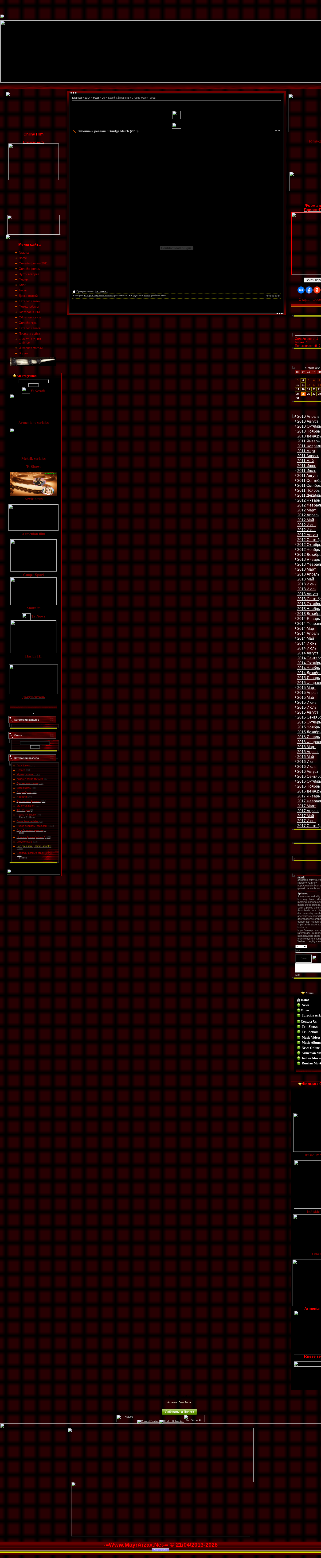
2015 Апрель (308, 693)
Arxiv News (23, 765)
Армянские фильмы (29, 801)
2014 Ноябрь (308, 668)
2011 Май (305, 461)
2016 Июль (306, 767)
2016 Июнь (306, 762)
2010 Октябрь (309, 426)
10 (297, 384)
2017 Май (305, 816)
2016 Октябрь (309, 781)
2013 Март (306, 569)
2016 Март (306, 747)
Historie (21, 770)
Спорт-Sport (24, 792)
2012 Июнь (306, 525)
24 (297, 393)
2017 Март (306, 806)
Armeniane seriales (28, 821)
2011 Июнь (306, 466)
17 (297, 389)
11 (303, 384)
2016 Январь (308, 737)
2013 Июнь (306, 584)
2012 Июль (306, 530)
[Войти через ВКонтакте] (301, 290)
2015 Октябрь (309, 722)
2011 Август (307, 476)
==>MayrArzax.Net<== (179, 1396)
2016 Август (307, 771)
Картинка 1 (101, 291)
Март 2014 (314, 367)
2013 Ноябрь (308, 609)
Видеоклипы (24, 787)
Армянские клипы (27, 783)
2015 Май (305, 698)
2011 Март (306, 451)
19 (308, 389)
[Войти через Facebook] (309, 290)
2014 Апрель (308, 633)
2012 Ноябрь (308, 550)
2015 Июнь (306, 702)
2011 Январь (308, 441)
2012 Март (306, 510)
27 (314, 393)
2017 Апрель (308, 811)
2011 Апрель (308, 456)
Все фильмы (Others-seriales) (34, 846)
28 (319, 393)
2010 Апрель (308, 416)
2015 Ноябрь (308, 727)
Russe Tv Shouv (26, 814)
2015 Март (306, 688)
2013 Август (307, 594)
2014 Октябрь (309, 663)
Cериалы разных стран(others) (35, 852)
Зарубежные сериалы (30, 830)
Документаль (24, 841)
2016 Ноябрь (308, 786)
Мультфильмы (25, 774)
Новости (22, 796)
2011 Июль (306, 471)
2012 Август (307, 535)
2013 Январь (308, 559)
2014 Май (305, 638)
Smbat (147, 295)
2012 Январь (308, 500)
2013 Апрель (308, 574)
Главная (77, 97)
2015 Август (307, 712)
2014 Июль (306, 648)
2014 (87, 97)
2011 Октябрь (309, 485)
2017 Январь (308, 796)
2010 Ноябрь (308, 431)
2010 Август (307, 421)
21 (319, 389)
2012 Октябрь (309, 545)
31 (297, 398)
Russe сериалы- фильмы (32, 825)
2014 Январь (308, 619)
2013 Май (305, 579)
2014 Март (306, 628)
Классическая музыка (30, 778)
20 (314, 389)
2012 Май (305, 520)
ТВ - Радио (23, 810)
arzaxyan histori (26, 805)
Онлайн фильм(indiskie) (31, 837)
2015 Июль (306, 707)
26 (308, 393)
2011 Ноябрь (308, 490)
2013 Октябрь (309, 604)
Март (96, 97)
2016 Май (305, 757)
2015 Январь (308, 678)
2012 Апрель (308, 515)
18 (303, 389)
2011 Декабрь (309, 495)
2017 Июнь (306, 821)
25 (103, 97)
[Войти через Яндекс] (317, 290)
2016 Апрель (308, 752)
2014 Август (307, 653)
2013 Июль (306, 589)
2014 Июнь (306, 643)
